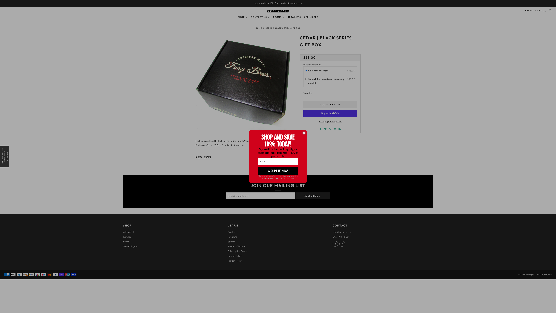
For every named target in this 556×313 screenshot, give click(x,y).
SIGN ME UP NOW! (278, 171)
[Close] (304, 133)
